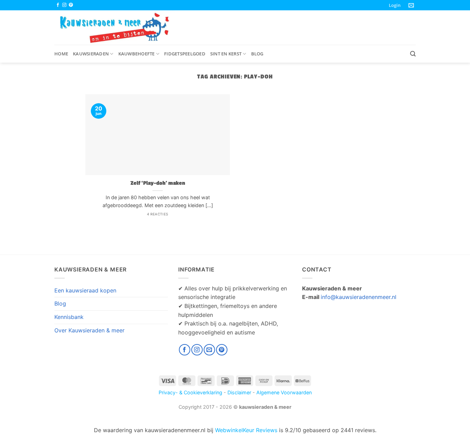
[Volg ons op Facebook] (58, 5)
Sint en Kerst (226, 54)
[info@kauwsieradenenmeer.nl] (412, 5)
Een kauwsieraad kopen (85, 290)
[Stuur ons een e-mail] (209, 349)
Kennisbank (69, 316)
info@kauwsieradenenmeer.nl (358, 296)
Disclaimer (239, 392)
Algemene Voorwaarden (284, 392)
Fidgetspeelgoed (184, 54)
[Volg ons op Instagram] (64, 5)
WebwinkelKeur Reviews (246, 430)
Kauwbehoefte (136, 54)
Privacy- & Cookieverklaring (190, 392)
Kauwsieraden (91, 54)
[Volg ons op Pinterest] (71, 5)
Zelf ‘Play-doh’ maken (157, 183)
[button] (394, 5)
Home (61, 54)
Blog (257, 54)
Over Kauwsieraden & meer (89, 330)
